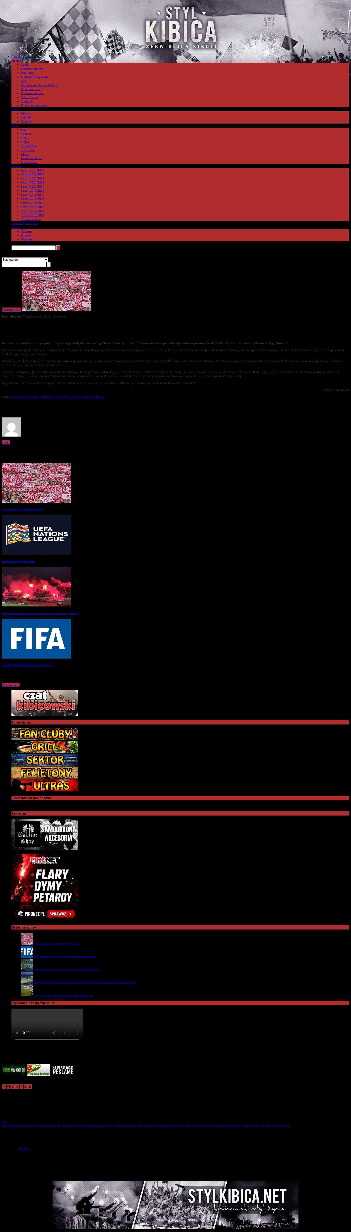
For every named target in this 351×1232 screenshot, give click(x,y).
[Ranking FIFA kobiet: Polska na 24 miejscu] (36, 657)
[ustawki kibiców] (44, 752)
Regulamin (28, 239)
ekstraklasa (9, 1125)
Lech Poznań (71, 1125)
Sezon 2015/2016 (32, 207)
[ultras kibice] (44, 790)
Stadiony (26, 101)
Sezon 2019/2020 (32, 191)
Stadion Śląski (84, 397)
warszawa (226, 1125)
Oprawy (26, 113)
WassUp (23, 1148)
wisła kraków (273, 1125)
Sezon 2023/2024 (32, 174)
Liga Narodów (19, 397)
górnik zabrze (24, 1125)
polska (34, 397)
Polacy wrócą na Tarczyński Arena (22, 509)
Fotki (14, 126)
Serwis (15, 227)
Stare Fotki (28, 150)
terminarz (213, 1125)
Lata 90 (26, 117)
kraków (51, 1125)
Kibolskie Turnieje (32, 93)
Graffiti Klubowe (31, 158)
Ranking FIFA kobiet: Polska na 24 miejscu (27, 665)
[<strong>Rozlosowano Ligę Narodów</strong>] (36, 553)
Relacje (16, 166)
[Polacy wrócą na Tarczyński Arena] (36, 502)
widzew (237, 1125)
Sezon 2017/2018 (32, 199)
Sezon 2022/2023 (32, 178)
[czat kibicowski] (44, 715)
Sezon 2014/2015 (32, 211)
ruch (176, 1125)
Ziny (24, 138)
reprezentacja (64, 397)
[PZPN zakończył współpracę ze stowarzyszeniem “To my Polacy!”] (36, 605)
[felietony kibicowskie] (44, 777)
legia (82, 1125)
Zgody (25, 65)
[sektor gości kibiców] (44, 764)
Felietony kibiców (32, 69)
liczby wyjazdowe (116, 1125)
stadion (202, 1125)
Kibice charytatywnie (34, 105)
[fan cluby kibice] (44, 739)
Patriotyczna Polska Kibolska (39, 85)
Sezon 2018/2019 (32, 195)
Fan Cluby (27, 73)
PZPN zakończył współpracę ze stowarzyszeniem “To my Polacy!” (40, 613)
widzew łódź (250, 1125)
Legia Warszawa (95, 1125)
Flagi (24, 130)
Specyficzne (29, 146)
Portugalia (46, 397)
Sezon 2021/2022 (32, 182)
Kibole (15, 61)
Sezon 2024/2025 (32, 170)
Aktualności (19, 56)
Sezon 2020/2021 (32, 186)
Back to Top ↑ (11, 685)
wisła (261, 1125)
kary (36, 1125)
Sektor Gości (29, 97)
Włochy (99, 397)
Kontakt (26, 235)
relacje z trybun (146, 1125)
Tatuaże (26, 134)
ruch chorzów (188, 1125)
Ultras (25, 154)
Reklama (26, 231)
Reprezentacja (30, 89)
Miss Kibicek (29, 162)
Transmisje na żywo (24, 223)
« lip (4, 1121)
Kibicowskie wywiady (34, 77)
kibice (43, 1125)
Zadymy (26, 121)
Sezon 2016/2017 (32, 203)
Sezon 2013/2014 (32, 215)
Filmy (14, 109)
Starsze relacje (31, 219)
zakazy (286, 1125)
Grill (24, 81)
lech (59, 1125)
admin (6, 442)
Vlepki (25, 142)
